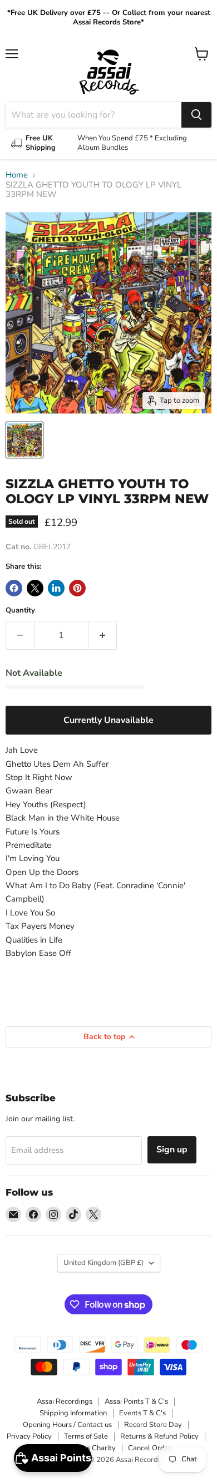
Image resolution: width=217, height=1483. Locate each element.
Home (17, 175)
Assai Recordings (64, 1401)
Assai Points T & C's (136, 1401)
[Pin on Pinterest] (77, 588)
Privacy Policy (29, 1436)
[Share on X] (35, 588)
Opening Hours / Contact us (67, 1425)
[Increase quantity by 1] (102, 635)
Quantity (20, 610)
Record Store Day (153, 1425)
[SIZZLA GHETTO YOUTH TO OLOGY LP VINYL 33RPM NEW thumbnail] (24, 440)
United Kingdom (103, 1263)
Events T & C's (142, 1413)
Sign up (172, 1149)
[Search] (196, 115)
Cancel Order (149, 1448)
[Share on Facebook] (14, 588)
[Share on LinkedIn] (56, 588)
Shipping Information (73, 1413)
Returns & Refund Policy (159, 1436)
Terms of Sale (86, 1436)
